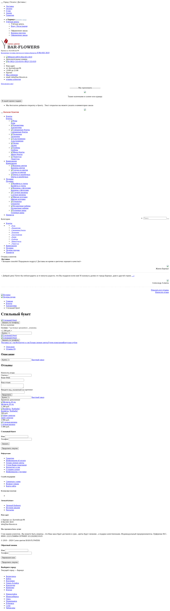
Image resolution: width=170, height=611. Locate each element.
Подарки (9, 179)
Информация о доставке (16, 472)
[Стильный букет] (9, 320)
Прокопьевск (11, 601)
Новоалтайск (11, 594)
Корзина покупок (18, 33)
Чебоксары (10, 608)
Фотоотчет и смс (13, 467)
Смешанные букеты (19, 132)
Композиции (11, 161)
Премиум (10, 215)
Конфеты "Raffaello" (9, 411)
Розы (13, 123)
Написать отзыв (162, 292)
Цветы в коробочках (19, 177)
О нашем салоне (13, 469)
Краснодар (10, 585)
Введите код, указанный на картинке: (17, 390)
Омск (8, 599)
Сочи (8, 606)
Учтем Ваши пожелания (16, 465)
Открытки (15, 204)
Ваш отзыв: (6, 382)
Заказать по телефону (10, 323)
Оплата (9, 8)
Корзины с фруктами (20, 190)
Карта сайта (11, 486)
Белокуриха (11, 576)
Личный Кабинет (13, 505)
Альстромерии (17, 141)
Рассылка (10, 510)
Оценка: (4, 375)
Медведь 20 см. (7, 404)
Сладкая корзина (8, 424)
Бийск (8, 579)
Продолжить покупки (10, 448)
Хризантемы (16, 127)
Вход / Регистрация (19, 26)
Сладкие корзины (18, 195)
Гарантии (10, 15)
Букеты (9, 116)
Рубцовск (10, 603)
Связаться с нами (13, 481)
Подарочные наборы (19, 208)
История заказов (13, 508)
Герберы (14, 150)
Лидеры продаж (13, 250)
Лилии (14, 145)
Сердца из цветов (18, 172)
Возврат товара (12, 484)
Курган (9, 590)
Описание (10, 347)
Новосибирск (12, 596)
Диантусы (15, 159)
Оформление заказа (19, 35)
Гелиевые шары (17, 213)
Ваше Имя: (5, 378)
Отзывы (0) (11, 349)
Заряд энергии (7, 418)
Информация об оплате (16, 460)
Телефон (4, 439)
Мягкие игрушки (18, 199)
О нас (8, 11)
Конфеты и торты (18, 186)
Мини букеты (17, 154)
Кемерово (10, 587)
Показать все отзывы (160, 290)
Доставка (10, 6)
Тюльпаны (15, 136)
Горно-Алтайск (12, 583)
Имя (3, 436)
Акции (9, 13)
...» (133, 276)
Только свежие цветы (15, 463)
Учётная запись (12, 22)
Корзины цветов (18, 168)
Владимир (10, 581)
